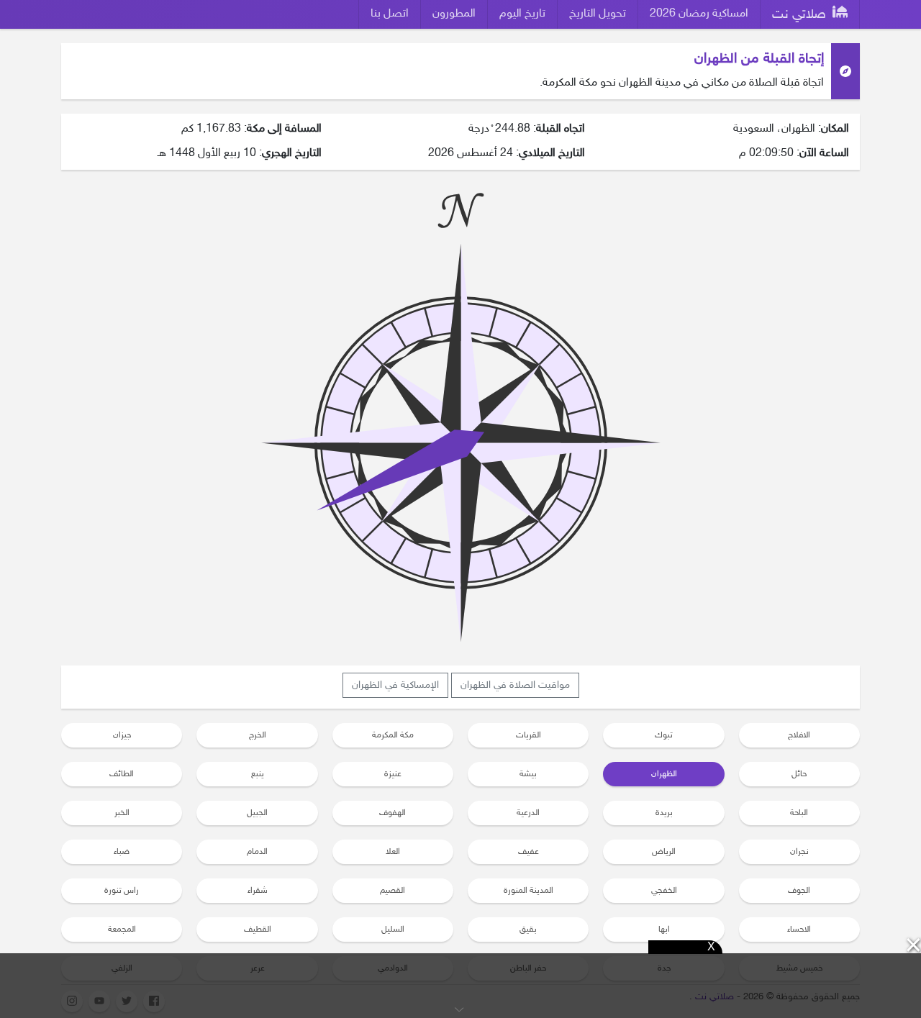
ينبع (257, 774)
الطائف (121, 774)
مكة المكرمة (393, 735)
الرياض (664, 852)
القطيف (257, 929)
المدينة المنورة (528, 891)
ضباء (122, 852)
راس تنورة (121, 891)
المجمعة (122, 929)
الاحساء (799, 929)
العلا (393, 852)
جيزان (122, 735)
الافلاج (799, 735)
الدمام (257, 852)
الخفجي (664, 891)
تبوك (664, 735)
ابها (664, 929)
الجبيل (257, 813)
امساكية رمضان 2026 (699, 14)
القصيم (392, 891)
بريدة (664, 813)
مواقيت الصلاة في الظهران (515, 685)
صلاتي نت (801, 15)
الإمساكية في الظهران (395, 685)
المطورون (454, 14)
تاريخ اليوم (522, 14)
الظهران (664, 774)
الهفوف (392, 813)
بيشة (528, 774)
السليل (392, 929)
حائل (799, 774)
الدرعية (528, 813)
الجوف (799, 891)
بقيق (528, 929)
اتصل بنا (390, 14)
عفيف (528, 852)
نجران (799, 852)
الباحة (799, 813)
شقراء (258, 891)
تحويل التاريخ (597, 14)
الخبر (122, 813)
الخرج (257, 735)
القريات (528, 735)
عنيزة (392, 774)
